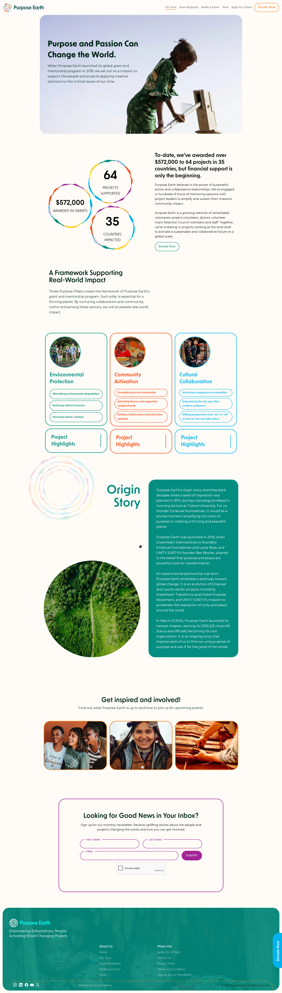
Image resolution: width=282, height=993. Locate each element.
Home (103, 952)
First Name (93, 840)
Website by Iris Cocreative (95, 985)
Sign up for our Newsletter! (174, 975)
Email (89, 852)
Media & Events (210, 7)
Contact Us (164, 958)
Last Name (155, 840)
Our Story (170, 7)
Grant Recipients (188, 7)
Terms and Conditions (171, 969)
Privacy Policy (166, 963)
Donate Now (266, 7)
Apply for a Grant (241, 7)
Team (225, 7)
